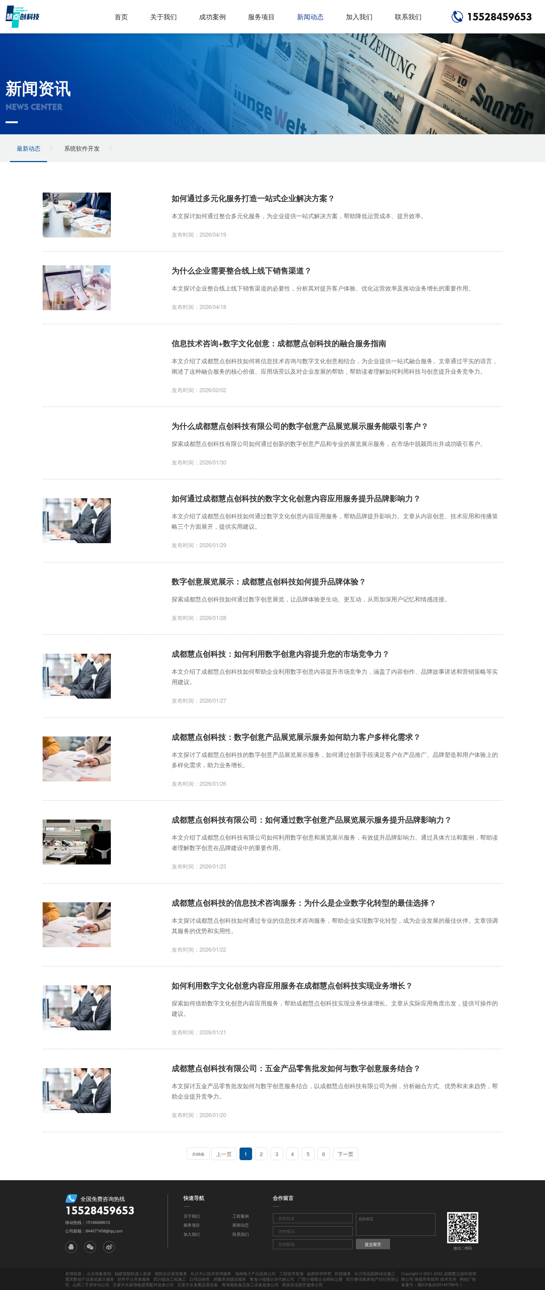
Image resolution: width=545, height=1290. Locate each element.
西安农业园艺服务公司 (302, 1284)
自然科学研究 (319, 1273)
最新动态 (28, 148)
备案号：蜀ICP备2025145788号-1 (431, 1284)
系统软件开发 (82, 148)
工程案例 (240, 1216)
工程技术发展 (291, 1273)
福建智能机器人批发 (133, 1273)
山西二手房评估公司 (91, 1284)
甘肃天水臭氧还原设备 (197, 1284)
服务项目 (261, 16)
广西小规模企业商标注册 (320, 1279)
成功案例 (212, 16)
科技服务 (343, 1273)
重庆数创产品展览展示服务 (89, 1279)
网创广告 (468, 1279)
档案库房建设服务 (230, 1279)
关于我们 (163, 16)
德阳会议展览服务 (171, 1273)
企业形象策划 (99, 1273)
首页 (121, 16)
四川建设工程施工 (169, 1279)
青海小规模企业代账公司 (272, 1279)
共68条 (198, 1154)
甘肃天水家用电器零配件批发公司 (143, 1284)
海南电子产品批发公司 (255, 1273)
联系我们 (408, 16)
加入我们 (359, 16)
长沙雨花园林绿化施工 (374, 1273)
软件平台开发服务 (134, 1279)
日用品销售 (199, 1279)
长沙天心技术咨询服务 (211, 1273)
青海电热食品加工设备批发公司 (250, 1284)
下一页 (345, 1154)
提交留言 (373, 1244)
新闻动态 (310, 16)
